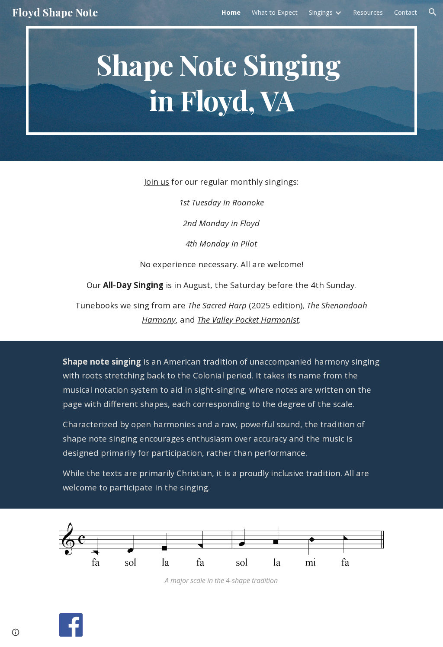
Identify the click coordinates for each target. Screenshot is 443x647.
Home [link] (231, 12)
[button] (432, 12)
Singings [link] (321, 12)
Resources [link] (368, 12)
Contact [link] (405, 12)
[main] (221, 80)
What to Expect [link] (275, 12)
